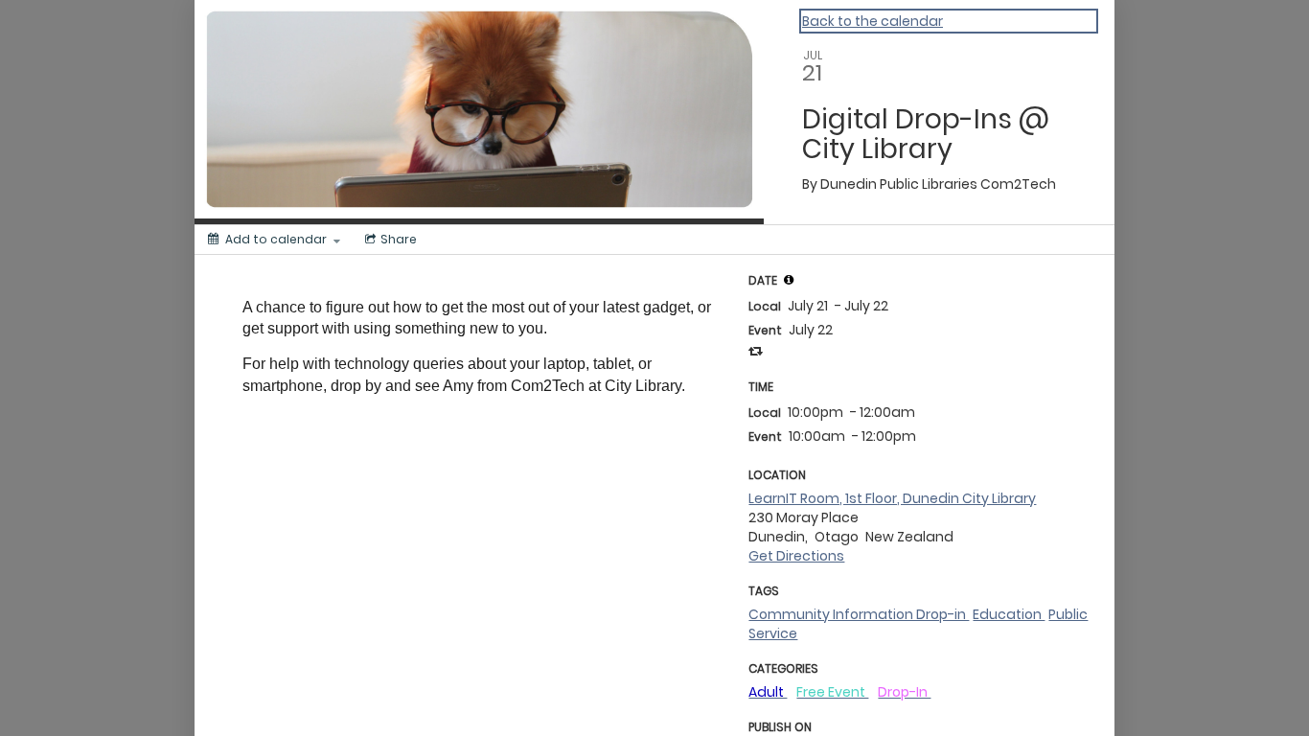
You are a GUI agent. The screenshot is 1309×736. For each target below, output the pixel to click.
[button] (788, 280)
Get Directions (796, 555)
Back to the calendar (872, 21)
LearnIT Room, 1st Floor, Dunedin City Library (892, 498)
